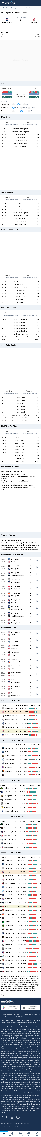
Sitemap (16, 1123)
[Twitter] (8, 1117)
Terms (3, 1123)
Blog (29, 1135)
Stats (4, 1135)
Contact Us (25, 1123)
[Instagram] (14, 1117)
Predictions (12, 1135)
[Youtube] (19, 1117)
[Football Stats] (8, 3)
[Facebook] (3, 1117)
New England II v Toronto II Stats (21, 8)
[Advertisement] (20, 60)
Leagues (20, 1135)
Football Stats (5, 8)
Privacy (9, 1123)
